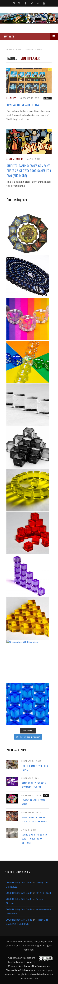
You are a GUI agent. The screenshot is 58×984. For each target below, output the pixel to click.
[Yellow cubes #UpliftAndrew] (27, 490)
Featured (11, 98)
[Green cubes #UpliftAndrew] (27, 661)
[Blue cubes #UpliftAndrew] (27, 704)
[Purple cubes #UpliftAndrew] (27, 576)
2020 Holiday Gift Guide (19, 882)
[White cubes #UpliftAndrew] (27, 404)
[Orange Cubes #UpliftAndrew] (27, 618)
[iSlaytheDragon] (29, 18)
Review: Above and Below (22, 105)
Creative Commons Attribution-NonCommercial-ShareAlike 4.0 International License (28, 966)
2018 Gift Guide (44, 893)
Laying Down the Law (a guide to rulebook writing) (34, 838)
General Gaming (14, 159)
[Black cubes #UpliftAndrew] (27, 447)
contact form (31, 978)
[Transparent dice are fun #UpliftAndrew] (27, 319)
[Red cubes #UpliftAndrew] (27, 533)
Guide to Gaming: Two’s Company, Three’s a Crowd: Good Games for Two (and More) (28, 171)
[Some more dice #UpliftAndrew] (27, 362)
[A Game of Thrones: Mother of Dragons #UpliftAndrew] (27, 233)
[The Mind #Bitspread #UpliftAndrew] (27, 276)
